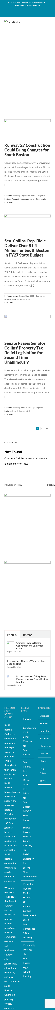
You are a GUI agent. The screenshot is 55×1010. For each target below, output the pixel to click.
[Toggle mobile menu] (49, 22)
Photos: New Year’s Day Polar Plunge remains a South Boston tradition (32, 679)
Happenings (24, 199)
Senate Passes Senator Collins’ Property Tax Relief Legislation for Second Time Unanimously (24, 353)
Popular (12, 634)
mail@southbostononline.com (27, 5)
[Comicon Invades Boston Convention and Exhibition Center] (10, 643)
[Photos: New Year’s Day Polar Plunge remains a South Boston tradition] (10, 677)
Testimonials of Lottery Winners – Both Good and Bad (26, 662)
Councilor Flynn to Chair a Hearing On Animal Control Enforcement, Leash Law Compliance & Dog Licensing (27, 911)
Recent (27, 634)
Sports (43, 780)
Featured (15, 199)
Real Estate (43, 770)
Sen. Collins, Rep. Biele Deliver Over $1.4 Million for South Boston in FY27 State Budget (26, 247)
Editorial (44, 723)
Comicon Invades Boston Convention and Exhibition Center (29, 645)
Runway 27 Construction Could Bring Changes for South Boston (27, 150)
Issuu (19, 484)
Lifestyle (44, 753)
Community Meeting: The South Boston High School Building (27, 961)
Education (44, 730)
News (32, 199)
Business (7, 199)
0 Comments (41, 199)
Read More (8, 202)
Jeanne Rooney (12, 195)
